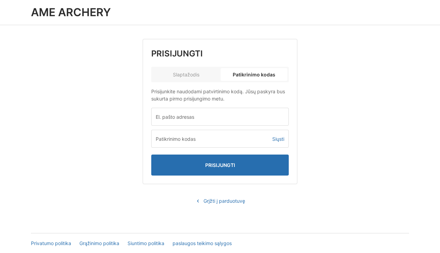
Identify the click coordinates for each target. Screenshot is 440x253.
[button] (278, 139)
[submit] (220, 165)
